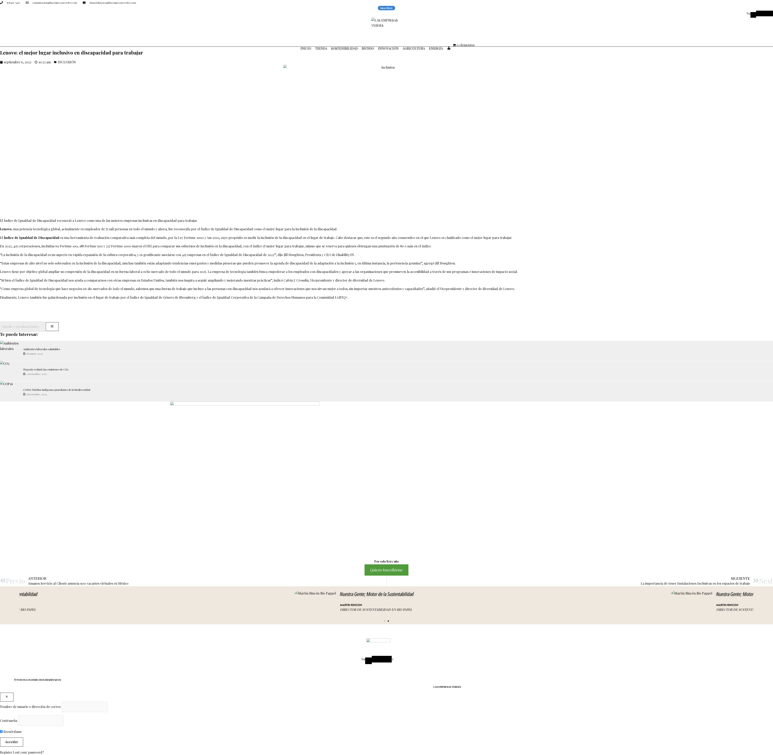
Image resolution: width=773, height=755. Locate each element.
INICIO (306, 48)
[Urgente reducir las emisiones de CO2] (10, 371)
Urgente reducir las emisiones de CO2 (45, 369)
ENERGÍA (436, 48)
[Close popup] (6, 697)
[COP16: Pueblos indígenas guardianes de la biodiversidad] (10, 391)
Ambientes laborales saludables (41, 349)
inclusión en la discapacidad (221, 246)
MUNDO (368, 48)
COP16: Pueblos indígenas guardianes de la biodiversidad (56, 389)
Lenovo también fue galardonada (42, 297)
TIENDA (321, 48)
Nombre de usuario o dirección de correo (30, 707)
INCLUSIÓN (67, 62)
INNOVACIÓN (388, 48)
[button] (4, 601)
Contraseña (8, 720)
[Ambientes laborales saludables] (10, 351)
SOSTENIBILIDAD (344, 48)
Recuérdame (12, 731)
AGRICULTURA (414, 48)
